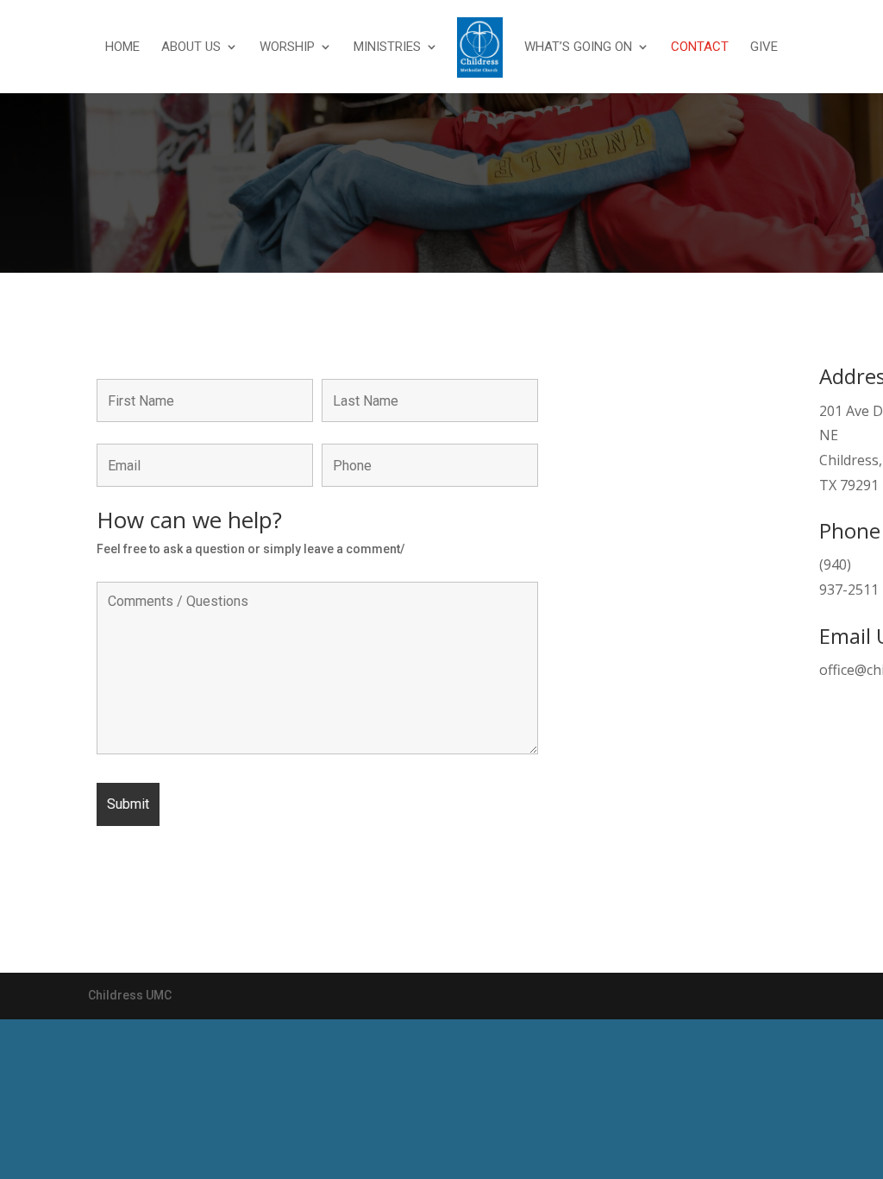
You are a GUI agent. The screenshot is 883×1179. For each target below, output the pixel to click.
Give (764, 47)
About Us (191, 47)
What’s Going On (578, 47)
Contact (700, 47)
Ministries (387, 47)
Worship (287, 47)
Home (122, 47)
